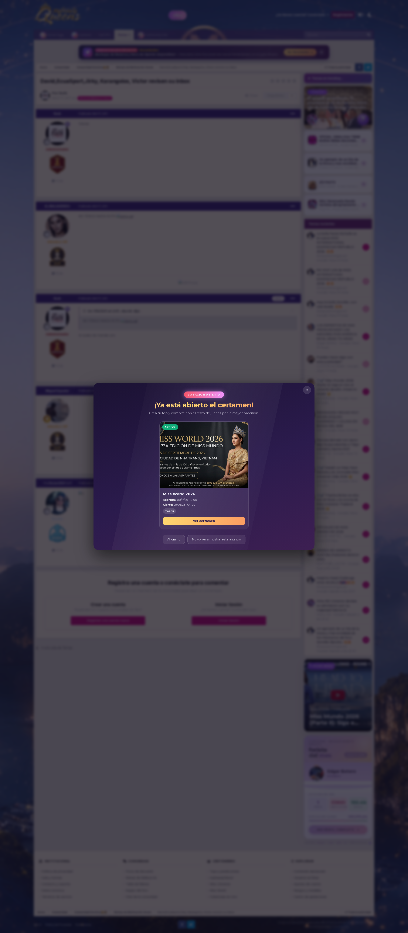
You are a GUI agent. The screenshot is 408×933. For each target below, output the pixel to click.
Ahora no (173, 539)
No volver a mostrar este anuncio (216, 539)
